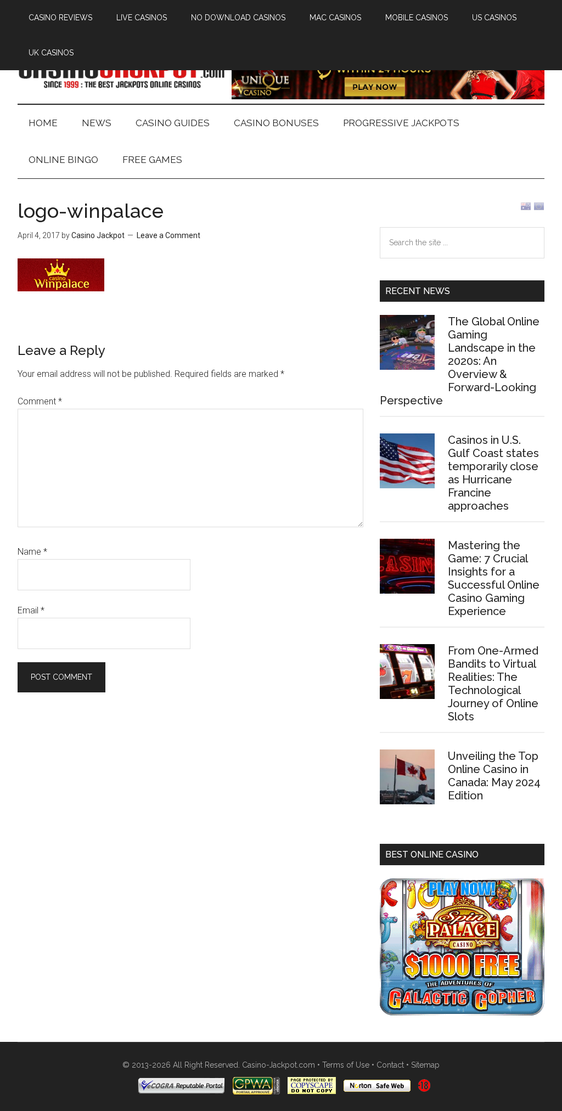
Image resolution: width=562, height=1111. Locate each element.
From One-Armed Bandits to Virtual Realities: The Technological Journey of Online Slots (493, 683)
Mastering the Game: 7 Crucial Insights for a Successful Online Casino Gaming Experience (493, 578)
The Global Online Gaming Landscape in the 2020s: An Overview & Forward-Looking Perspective (459, 361)
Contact (390, 1065)
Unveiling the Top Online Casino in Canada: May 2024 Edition (494, 775)
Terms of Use (345, 1065)
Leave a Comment (168, 235)
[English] (525, 209)
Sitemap (425, 1065)
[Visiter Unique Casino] (388, 96)
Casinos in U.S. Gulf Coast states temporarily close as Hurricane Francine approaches (493, 472)
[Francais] (538, 209)
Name (32, 551)
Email (31, 610)
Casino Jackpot (122, 70)
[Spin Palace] (462, 1012)
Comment (40, 401)
